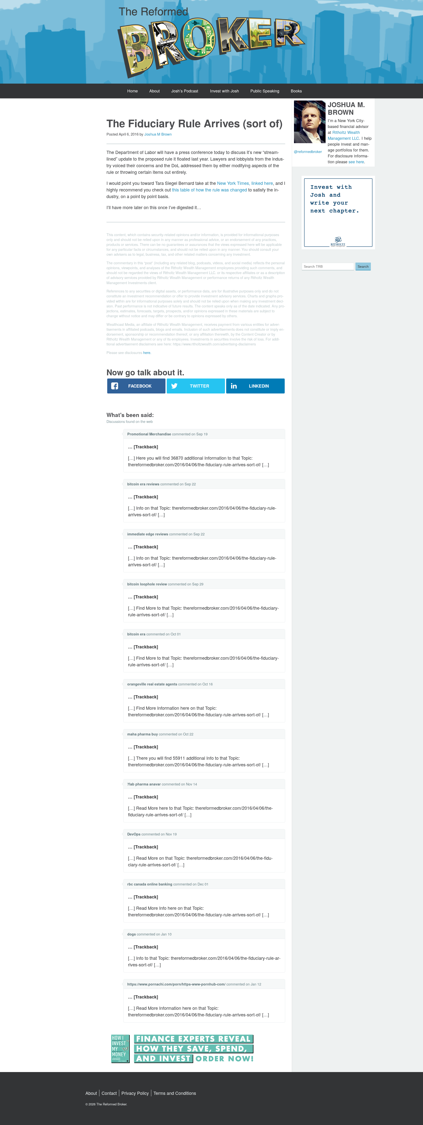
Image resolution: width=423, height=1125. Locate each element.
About (154, 91)
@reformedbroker (308, 151)
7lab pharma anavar (144, 784)
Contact (109, 1093)
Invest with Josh (224, 91)
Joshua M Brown (158, 134)
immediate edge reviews (147, 533)
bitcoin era (136, 634)
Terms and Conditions (174, 1093)
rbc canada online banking (149, 884)
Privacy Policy (135, 1093)
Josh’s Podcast (184, 91)
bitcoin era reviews (143, 483)
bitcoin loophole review (147, 583)
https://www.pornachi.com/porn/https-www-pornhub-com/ (176, 984)
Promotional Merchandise (149, 433)
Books (296, 91)
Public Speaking (264, 91)
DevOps (134, 834)
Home (132, 91)
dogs (131, 934)
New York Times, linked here (245, 183)
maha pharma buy (142, 734)
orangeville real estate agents (152, 684)
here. (147, 352)
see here (356, 161)
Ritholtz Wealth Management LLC (344, 135)
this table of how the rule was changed (209, 189)
